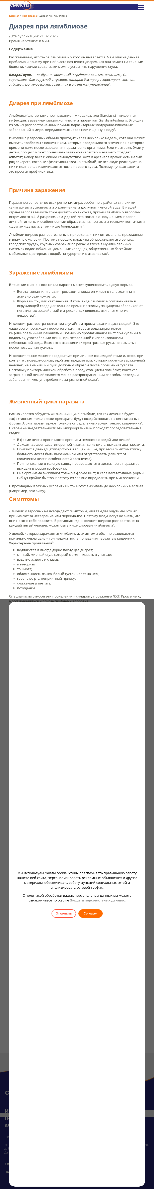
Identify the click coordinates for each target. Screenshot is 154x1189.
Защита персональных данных (97, 900)
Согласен (90, 913)
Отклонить (64, 913)
